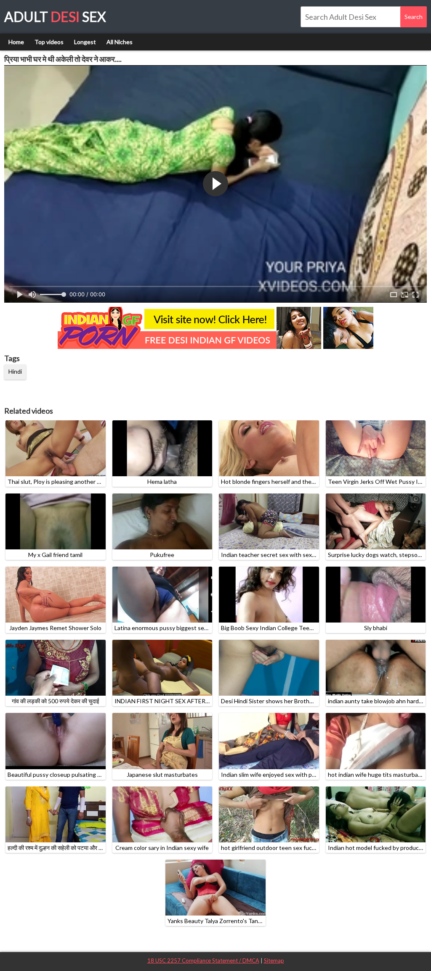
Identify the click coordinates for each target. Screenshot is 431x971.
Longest (85, 41)
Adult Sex (55, 16)
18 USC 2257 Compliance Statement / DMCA (203, 960)
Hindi (15, 371)
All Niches (119, 41)
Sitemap (274, 960)
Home (16, 41)
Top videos (49, 41)
